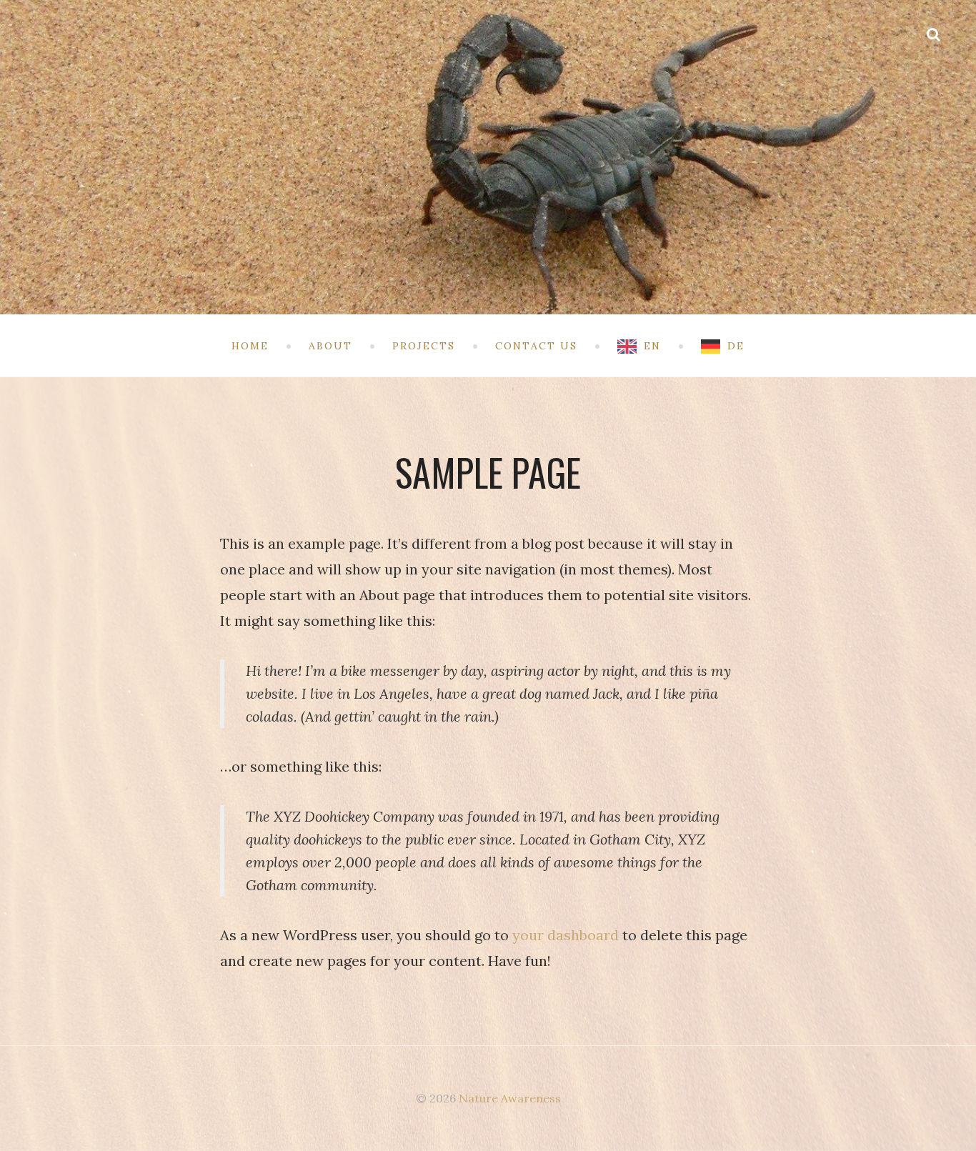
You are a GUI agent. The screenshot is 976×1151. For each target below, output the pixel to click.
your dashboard (565, 935)
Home (250, 345)
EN (652, 345)
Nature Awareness (510, 1098)
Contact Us (536, 345)
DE (736, 345)
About (330, 345)
